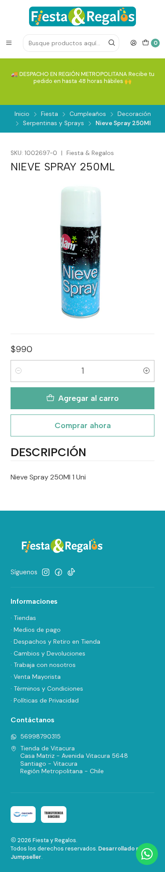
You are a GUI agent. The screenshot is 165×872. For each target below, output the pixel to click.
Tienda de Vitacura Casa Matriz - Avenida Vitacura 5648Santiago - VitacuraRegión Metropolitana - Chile (74, 759)
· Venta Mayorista (36, 677)
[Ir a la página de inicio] (82, 16)
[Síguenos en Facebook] (58, 572)
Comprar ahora (83, 425)
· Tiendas (23, 618)
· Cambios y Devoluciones (48, 653)
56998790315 (40, 736)
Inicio (22, 114)
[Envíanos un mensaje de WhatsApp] (147, 854)
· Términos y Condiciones (47, 688)
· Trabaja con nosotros (43, 665)
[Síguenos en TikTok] (71, 572)
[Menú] (8, 43)
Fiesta (49, 114)
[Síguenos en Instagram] (45, 572)
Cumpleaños (88, 114)
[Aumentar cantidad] (146, 371)
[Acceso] (133, 43)
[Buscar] (111, 43)
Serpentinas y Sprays (53, 123)
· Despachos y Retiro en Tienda (55, 641)
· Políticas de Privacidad (45, 700)
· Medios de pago (36, 630)
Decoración (134, 114)
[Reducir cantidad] (18, 371)
